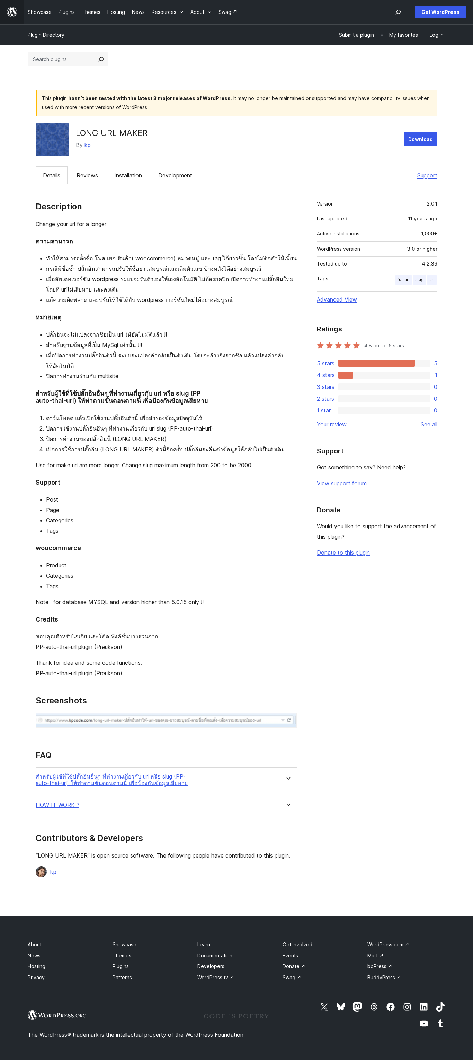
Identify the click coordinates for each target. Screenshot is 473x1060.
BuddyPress (384, 977)
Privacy (36, 977)
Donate (294, 966)
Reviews (87, 175)
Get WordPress (440, 12)
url (432, 279)
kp (87, 144)
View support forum (342, 483)
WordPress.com (388, 944)
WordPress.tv (215, 977)
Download (420, 139)
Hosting (36, 966)
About (35, 944)
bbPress (379, 966)
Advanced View (337, 299)
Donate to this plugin (343, 552)
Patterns (122, 977)
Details (51, 175)
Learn (203, 944)
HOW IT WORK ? (57, 805)
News (34, 955)
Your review (332, 424)
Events (290, 955)
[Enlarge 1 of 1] (287, 722)
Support (427, 175)
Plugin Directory (46, 35)
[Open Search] (398, 12)
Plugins (121, 966)
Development (175, 175)
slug (419, 279)
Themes (122, 955)
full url (404, 279)
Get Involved (297, 944)
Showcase (124, 944)
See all (429, 424)
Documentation (214, 955)
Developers (210, 966)
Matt (375, 955)
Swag (292, 977)
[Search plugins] (101, 59)
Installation (128, 175)
